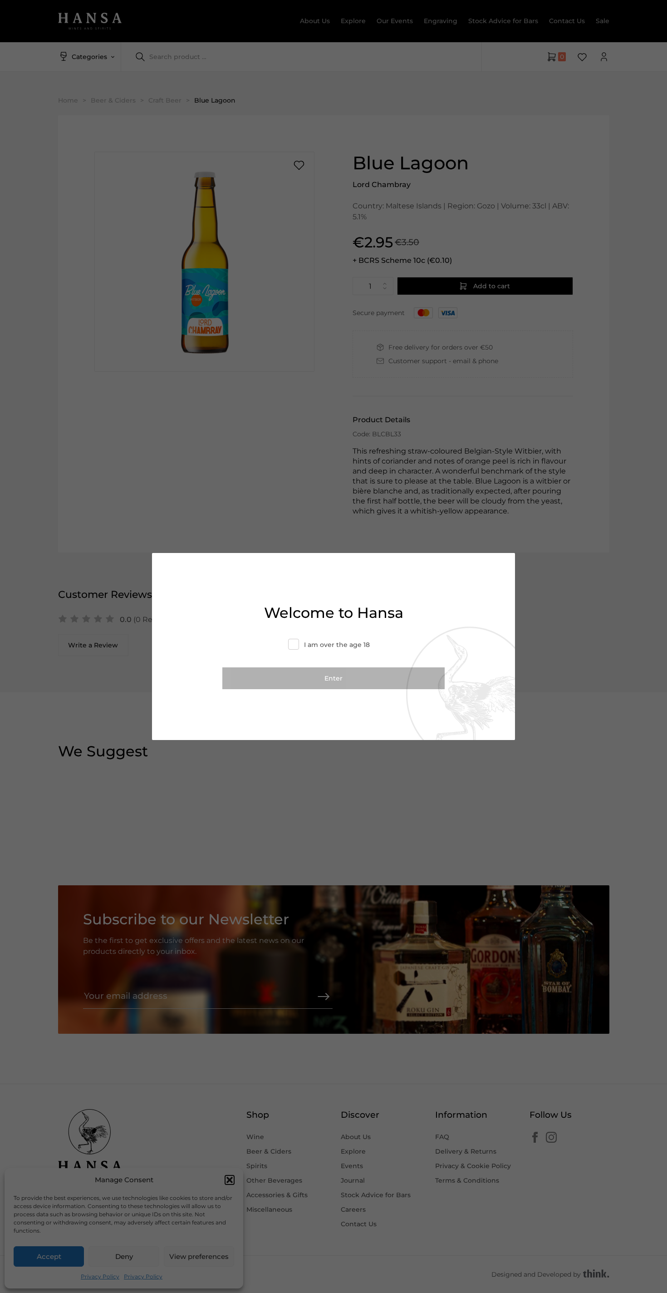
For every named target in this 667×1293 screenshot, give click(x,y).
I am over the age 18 (337, 645)
